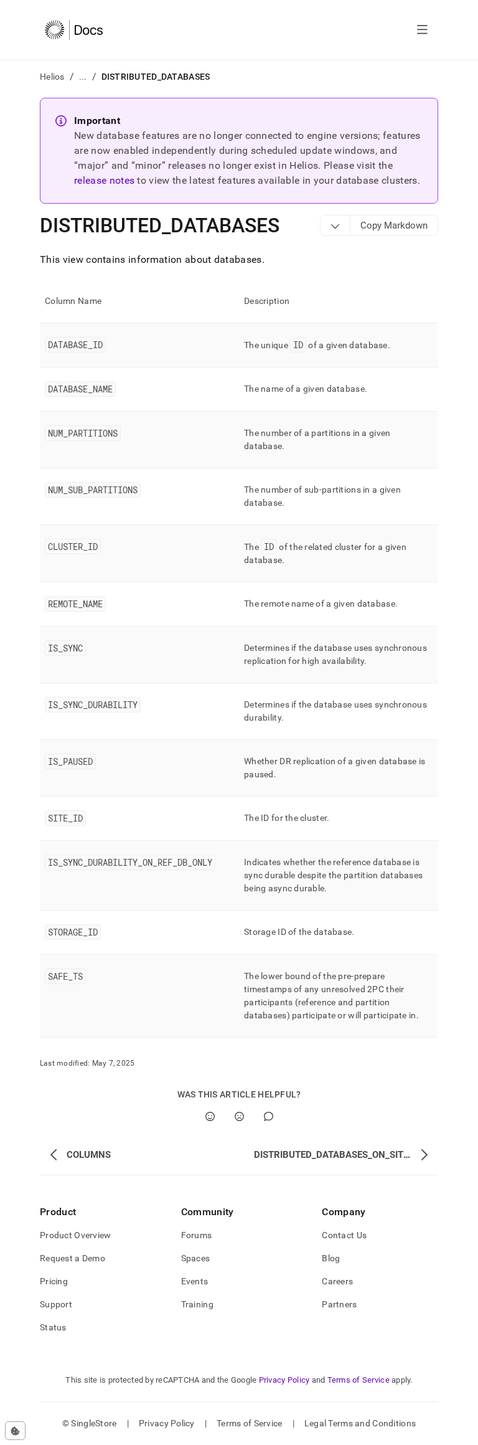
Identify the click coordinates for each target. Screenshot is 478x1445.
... (83, 77)
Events (195, 1281)
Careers (337, 1281)
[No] (239, 1116)
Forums (196, 1235)
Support (56, 1304)
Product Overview (75, 1235)
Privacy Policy (284, 1380)
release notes (104, 180)
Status (53, 1327)
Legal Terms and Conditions (360, 1423)
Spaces (195, 1258)
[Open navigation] (422, 30)
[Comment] (268, 1116)
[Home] (74, 30)
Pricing (54, 1281)
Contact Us (344, 1235)
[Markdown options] (335, 225)
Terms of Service (358, 1380)
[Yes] (210, 1116)
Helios (52, 77)
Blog (331, 1258)
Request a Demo (72, 1258)
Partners (339, 1304)
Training (197, 1304)
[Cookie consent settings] (15, 1430)
